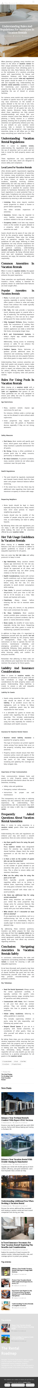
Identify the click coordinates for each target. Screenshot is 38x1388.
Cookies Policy (26, 1382)
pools (16, 1061)
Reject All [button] (30, 1385)
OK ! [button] (7, 1385)
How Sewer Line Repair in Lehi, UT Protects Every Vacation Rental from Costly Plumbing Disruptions (22, 1293)
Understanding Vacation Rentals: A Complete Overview (22, 1304)
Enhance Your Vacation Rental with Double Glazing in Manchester (16, 1160)
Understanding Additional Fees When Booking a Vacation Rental (17, 1202)
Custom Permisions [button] (18, 1385)
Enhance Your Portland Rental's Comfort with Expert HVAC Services (17, 1119)
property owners (17, 1064)
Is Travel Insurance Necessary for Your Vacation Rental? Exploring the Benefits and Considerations (17, 1244)
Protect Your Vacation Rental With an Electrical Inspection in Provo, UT (22, 1281)
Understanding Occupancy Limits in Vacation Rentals (22, 1338)
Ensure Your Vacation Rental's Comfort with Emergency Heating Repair (22, 1326)
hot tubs (23, 1061)
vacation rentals (7, 1061)
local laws (6, 1064)
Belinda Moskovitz (7, 36)
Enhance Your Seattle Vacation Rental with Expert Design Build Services (22, 1270)
